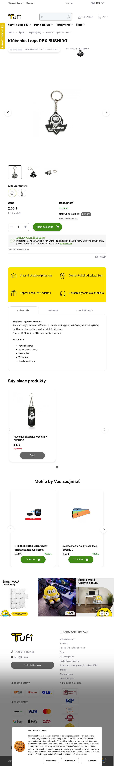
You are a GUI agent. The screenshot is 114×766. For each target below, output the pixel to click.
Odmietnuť (70, 760)
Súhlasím (92, 760)
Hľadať (69, 17)
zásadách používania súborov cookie (70, 754)
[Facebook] (12, 748)
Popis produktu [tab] (23, 310)
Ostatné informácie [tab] (84, 310)
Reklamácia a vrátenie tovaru (72, 648)
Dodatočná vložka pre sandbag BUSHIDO (80, 547)
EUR (98, 3)
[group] (33, 527)
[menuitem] (19, 25)
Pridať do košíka (44, 226)
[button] (57, 467)
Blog (62, 652)
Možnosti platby (67, 656)
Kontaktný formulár (32, 665)
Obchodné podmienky (69, 661)
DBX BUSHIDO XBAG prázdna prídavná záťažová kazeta (31, 547)
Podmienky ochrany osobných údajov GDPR (79, 665)
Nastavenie (51, 760)
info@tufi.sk (21, 657)
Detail (32, 455)
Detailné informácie (17, 249)
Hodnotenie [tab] (53, 310)
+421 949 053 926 (24, 651)
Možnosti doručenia (68, 219)
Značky (63, 670)
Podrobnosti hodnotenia (49, 50)
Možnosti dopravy (16, 3)
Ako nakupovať (66, 674)
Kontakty (30, 3)
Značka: (77, 59)
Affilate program (67, 678)
